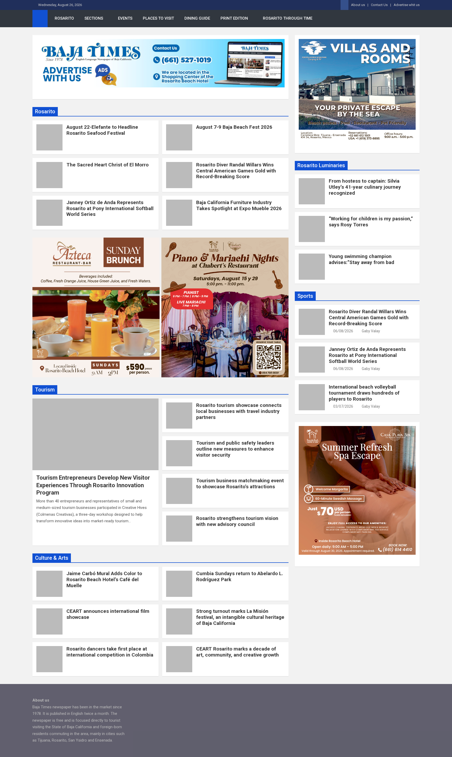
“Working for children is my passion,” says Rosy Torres (371, 222)
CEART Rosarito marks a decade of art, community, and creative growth (237, 652)
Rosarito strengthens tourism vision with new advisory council (237, 521)
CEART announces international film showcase (107, 614)
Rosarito (64, 18)
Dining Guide (197, 18)
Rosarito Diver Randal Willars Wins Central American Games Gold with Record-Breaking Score (236, 171)
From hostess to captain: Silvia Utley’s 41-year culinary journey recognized (365, 187)
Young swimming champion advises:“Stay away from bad (361, 259)
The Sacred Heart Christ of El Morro (107, 165)
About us (358, 5)
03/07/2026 (343, 406)
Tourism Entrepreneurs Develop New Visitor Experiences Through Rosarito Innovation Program (93, 485)
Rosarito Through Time (287, 18)
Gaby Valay (371, 331)
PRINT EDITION (234, 18)
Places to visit (158, 18)
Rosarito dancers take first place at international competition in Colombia (109, 652)
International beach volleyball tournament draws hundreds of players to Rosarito (364, 393)
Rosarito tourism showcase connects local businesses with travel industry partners (238, 411)
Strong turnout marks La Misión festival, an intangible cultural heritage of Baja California (240, 617)
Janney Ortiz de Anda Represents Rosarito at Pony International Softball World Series (110, 208)
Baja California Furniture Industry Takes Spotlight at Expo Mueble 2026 (239, 205)
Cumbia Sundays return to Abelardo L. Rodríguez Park (239, 576)
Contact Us (379, 5)
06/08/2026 (343, 331)
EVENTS (125, 18)
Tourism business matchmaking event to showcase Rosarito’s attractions (240, 484)
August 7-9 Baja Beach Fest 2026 (234, 127)
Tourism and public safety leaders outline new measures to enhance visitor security (235, 449)
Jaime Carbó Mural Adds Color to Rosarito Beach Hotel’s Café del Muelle (104, 579)
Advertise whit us (407, 5)
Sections (93, 18)
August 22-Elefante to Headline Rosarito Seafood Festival (102, 130)
